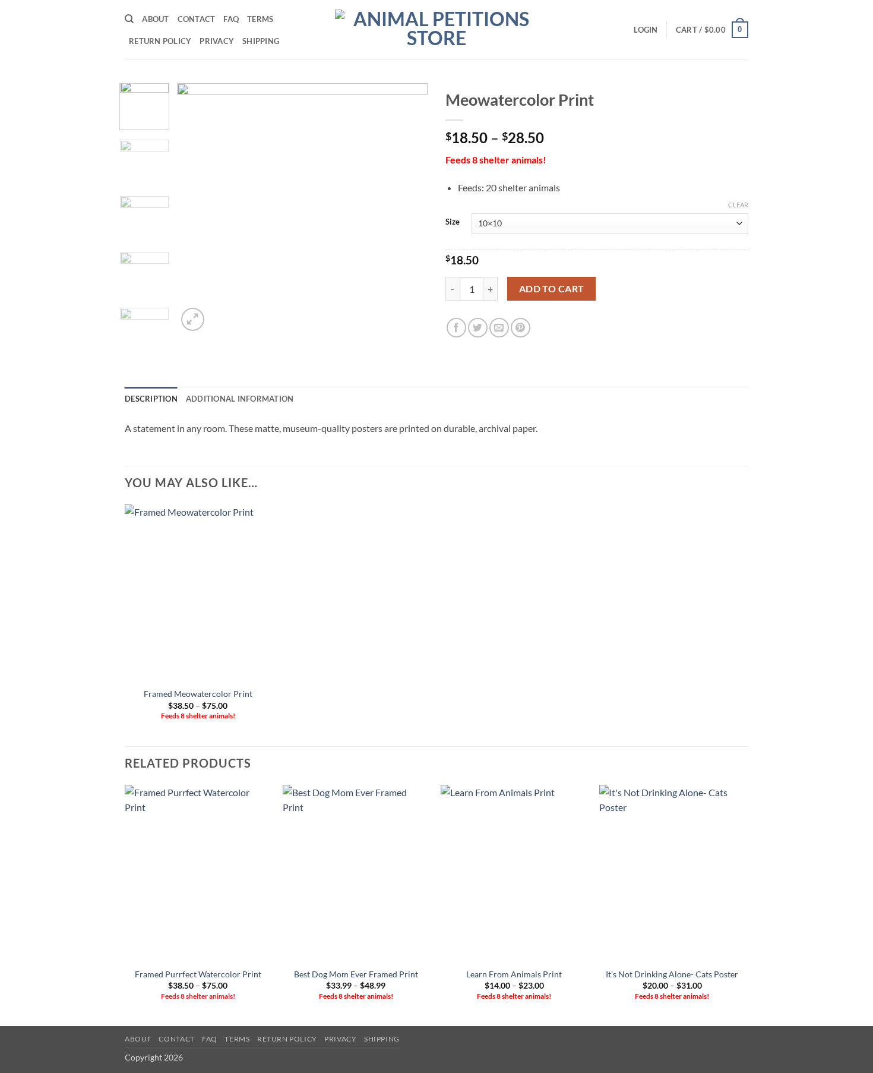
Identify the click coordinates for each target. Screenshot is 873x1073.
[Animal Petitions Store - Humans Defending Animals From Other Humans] (436, 30)
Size (452, 222)
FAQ (231, 19)
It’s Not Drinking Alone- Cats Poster (672, 974)
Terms (260, 19)
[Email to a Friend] (499, 327)
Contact (197, 19)
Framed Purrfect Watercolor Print (198, 974)
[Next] (408, 208)
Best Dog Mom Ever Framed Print (356, 974)
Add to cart (551, 288)
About (155, 19)
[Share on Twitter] (478, 327)
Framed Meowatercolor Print (198, 694)
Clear (738, 205)
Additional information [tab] (240, 398)
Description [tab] (151, 398)
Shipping (260, 41)
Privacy (217, 41)
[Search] (129, 19)
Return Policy (160, 41)
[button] (645, 29)
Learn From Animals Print (514, 974)
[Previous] (197, 208)
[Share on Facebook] (456, 327)
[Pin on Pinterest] (520, 327)
